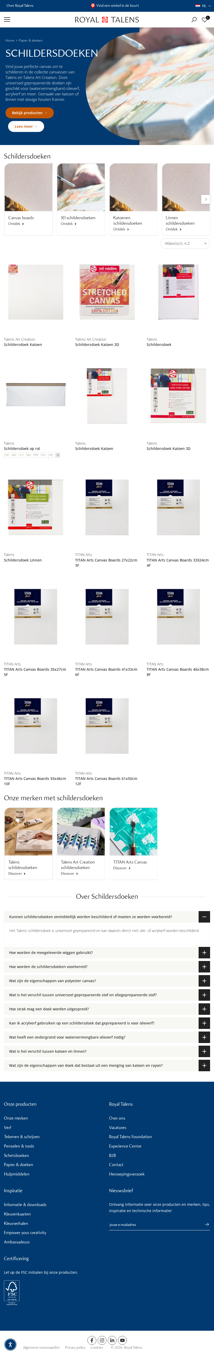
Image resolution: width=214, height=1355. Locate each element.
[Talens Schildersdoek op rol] (35, 396)
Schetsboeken (16, 1155)
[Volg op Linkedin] (112, 1340)
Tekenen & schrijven (22, 1136)
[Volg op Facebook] (91, 1340)
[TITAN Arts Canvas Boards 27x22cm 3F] (107, 507)
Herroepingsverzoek (127, 1174)
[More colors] (58, 455)
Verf (7, 1127)
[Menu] (35, 19)
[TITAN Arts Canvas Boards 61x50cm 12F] (107, 726)
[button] (203, 6)
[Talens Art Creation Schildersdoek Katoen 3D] (107, 292)
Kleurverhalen (16, 1223)
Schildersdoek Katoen (23, 344)
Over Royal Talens (20, 5)
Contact (116, 1164)
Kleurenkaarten (17, 1214)
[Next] (205, 199)
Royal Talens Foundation (130, 1136)
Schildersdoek (159, 344)
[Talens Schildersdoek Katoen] (107, 396)
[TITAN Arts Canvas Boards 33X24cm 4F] (178, 507)
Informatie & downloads (25, 1204)
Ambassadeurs (17, 1242)
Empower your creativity (25, 1232)
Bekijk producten (27, 112)
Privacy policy (75, 1347)
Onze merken (16, 1118)
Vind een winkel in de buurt (117, 5)
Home (9, 40)
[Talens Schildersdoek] (178, 292)
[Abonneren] (204, 1224)
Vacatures (117, 1127)
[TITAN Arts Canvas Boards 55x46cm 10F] (35, 726)
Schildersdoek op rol (22, 448)
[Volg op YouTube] (122, 1340)
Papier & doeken (31, 40)
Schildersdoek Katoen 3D (97, 344)
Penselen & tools (19, 1146)
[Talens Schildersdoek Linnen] (35, 507)
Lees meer (24, 126)
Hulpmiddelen (16, 1174)
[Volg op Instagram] (102, 1340)
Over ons (117, 1118)
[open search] (194, 19)
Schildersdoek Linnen (23, 560)
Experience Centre (125, 1146)
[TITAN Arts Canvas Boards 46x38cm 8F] (178, 616)
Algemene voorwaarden (41, 1347)
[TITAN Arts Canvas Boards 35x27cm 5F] (35, 616)
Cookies (97, 1347)
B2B (112, 1155)
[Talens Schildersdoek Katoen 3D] (178, 396)
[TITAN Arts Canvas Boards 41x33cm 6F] (107, 616)
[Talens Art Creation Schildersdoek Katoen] (35, 292)
